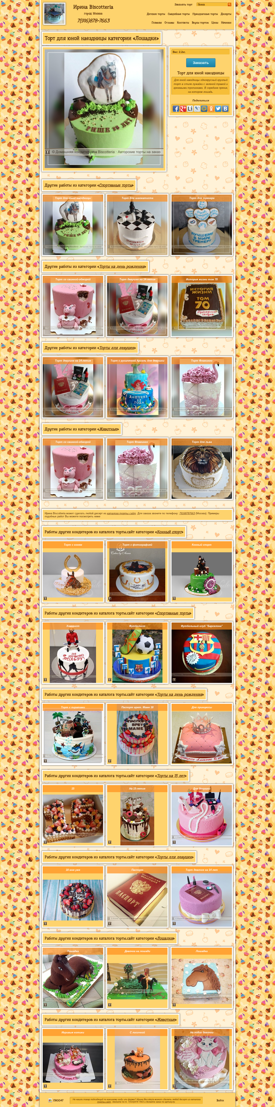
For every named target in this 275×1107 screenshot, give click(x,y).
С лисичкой (137, 1032)
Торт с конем (73, 544)
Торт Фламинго (201, 360)
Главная (157, 22)
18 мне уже (73, 869)
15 (72, 788)
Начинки (226, 22)
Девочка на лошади (137, 951)
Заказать (201, 63)
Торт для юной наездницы (73, 198)
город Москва (93, 13)
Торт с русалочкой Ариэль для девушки (137, 360)
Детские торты (156, 13)
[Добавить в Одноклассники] (211, 108)
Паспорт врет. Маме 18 (137, 707)
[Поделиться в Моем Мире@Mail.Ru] (204, 108)
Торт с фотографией (137, 544)
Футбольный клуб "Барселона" (202, 626)
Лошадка (73, 951)
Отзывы (169, 22)
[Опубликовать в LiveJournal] (197, 108)
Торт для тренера (201, 198)
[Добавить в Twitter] (218, 108)
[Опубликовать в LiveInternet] (190, 108)
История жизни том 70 (202, 279)
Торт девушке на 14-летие (137, 279)
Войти (220, 1100)
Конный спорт (169, 532)
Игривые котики (73, 1032)
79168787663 (187, 513)
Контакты (183, 22)
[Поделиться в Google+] (183, 108)
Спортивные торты (115, 185)
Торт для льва (202, 441)
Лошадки (165, 938)
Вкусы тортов (200, 22)
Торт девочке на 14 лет (202, 869)
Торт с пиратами (73, 707)
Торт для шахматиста (137, 198)
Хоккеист (73, 626)
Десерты (226, 13)
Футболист (137, 626)
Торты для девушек (116, 347)
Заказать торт (183, 4)
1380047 (57, 1100)
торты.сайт (104, 1102)
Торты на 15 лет (171, 775)
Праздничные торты (205, 13)
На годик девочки (201, 1032)
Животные (108, 429)
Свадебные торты (179, 13)
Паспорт (137, 869)
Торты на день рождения (121, 266)
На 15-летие (137, 788)
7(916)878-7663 (93, 21)
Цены (214, 22)
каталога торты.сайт (121, 513)
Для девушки (201, 788)
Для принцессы (202, 707)
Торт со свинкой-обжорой (73, 279)
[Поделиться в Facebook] (176, 108)
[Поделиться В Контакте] (225, 108)
